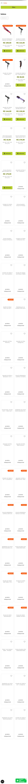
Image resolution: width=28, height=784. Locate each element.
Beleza (5, 13)
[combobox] (14, 7)
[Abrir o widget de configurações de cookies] (2, 781)
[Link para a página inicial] (1, 13)
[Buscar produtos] (25, 7)
